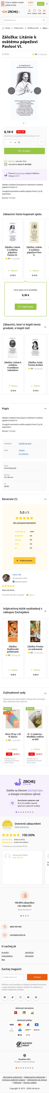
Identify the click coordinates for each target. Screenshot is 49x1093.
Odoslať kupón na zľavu (24, 581)
